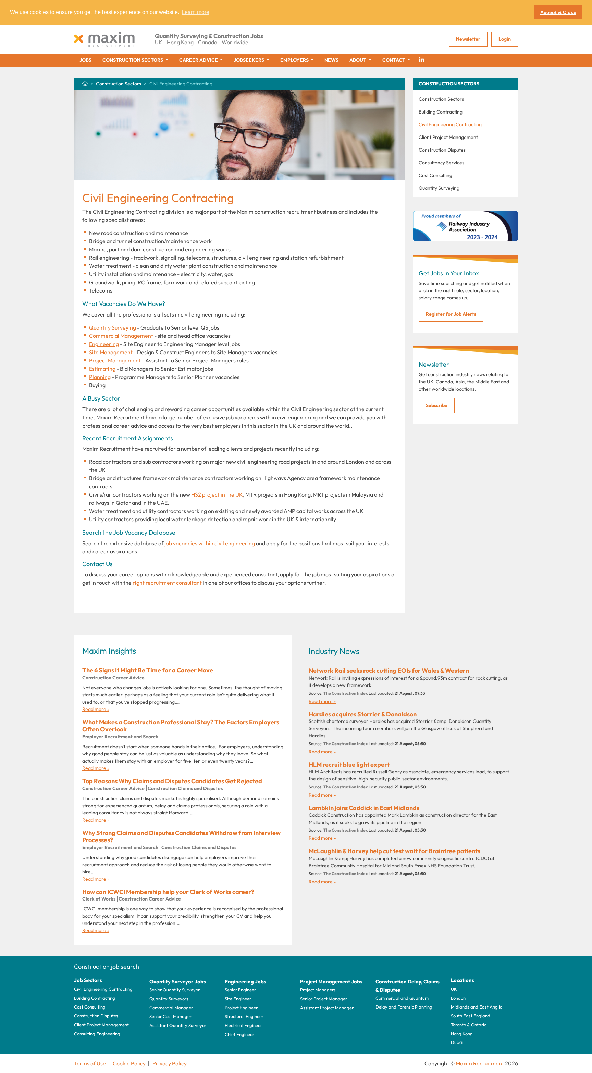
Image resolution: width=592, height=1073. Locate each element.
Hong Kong (462, 1033)
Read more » (95, 709)
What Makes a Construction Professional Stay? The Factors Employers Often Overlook (180, 726)
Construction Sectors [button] (133, 60)
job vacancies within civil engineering (209, 543)
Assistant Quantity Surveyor (177, 1025)
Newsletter (468, 39)
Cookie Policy (129, 1063)
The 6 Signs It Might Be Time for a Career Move (147, 670)
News (331, 60)
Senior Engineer (240, 989)
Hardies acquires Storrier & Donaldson (363, 714)
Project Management (115, 360)
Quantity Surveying (112, 327)
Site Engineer (238, 998)
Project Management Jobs (331, 981)
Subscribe (436, 405)
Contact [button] (394, 60)
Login (504, 39)
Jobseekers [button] (249, 60)
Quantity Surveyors (168, 998)
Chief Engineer (239, 1034)
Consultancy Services (441, 162)
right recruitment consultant (167, 582)
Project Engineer (241, 1007)
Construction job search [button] (106, 966)
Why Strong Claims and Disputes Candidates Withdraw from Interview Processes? (181, 836)
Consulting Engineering (97, 1033)
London (458, 998)
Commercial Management (121, 335)
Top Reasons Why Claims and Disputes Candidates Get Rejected (172, 781)
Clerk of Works (98, 899)
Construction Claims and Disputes (185, 788)
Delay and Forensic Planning (403, 1007)
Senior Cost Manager (170, 1016)
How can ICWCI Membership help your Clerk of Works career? (168, 892)
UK (454, 989)
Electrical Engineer (243, 1025)
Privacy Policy (169, 1063)
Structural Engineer (244, 1016)
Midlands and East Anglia (477, 1007)
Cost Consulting (435, 175)
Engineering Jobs (245, 981)
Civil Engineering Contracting (450, 124)
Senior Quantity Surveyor (174, 989)
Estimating (102, 368)
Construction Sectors (118, 84)
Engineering (104, 344)
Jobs (85, 60)
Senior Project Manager (323, 998)
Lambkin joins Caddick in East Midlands (364, 808)
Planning (100, 376)
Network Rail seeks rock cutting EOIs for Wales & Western (389, 671)
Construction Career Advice (113, 678)
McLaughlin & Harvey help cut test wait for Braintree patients (394, 851)
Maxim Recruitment (480, 1063)
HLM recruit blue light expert (349, 764)
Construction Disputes (442, 150)
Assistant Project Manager (327, 1007)
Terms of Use (90, 1063)
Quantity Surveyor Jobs (177, 981)
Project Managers (318, 989)
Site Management (111, 352)
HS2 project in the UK (217, 494)
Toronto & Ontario (468, 1024)
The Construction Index (345, 693)
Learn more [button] (195, 12)
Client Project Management (448, 137)
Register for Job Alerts (451, 314)
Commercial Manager (171, 1007)
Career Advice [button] (199, 60)
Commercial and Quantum (402, 998)
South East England (470, 1015)
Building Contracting (441, 112)
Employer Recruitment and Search (120, 737)
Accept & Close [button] (558, 12)
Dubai (457, 1042)
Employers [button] (295, 60)
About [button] (358, 60)
